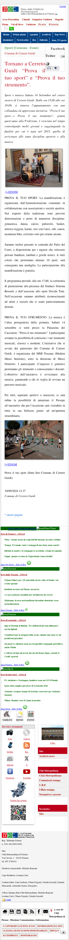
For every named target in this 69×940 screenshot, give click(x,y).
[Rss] (32, 912)
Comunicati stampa (50, 780)
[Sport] (9, 48)
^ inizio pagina (13, 515)
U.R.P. (42, 785)
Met (41, 814)
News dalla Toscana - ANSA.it (14, 574)
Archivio (46, 34)
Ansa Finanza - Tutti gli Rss (12, 664)
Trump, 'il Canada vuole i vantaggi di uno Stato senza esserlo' (32, 545)
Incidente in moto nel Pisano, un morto (21, 589)
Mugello (59, 19)
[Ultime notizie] (18, 912)
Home (6, 34)
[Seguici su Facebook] (39, 912)
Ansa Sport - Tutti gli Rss (11, 708)
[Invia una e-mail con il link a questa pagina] (63, 55)
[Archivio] (11, 912)
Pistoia (54, 24)
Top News (59, 34)
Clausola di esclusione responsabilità (25, 930)
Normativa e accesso (50, 794)
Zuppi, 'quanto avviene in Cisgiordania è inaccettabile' (28, 556)
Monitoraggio (28, 935)
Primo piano (19, 34)
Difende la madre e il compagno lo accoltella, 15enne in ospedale (33, 550)
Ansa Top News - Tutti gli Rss (13, 564)
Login (63, 6)
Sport (34, 528)
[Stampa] (47, 62)
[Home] (5, 912)
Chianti (26, 19)
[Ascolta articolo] (49, 68)
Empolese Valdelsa (42, 19)
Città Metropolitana (50, 775)
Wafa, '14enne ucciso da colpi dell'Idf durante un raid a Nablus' (32, 539)
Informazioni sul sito (49, 926)
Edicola (44, 40)
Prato (42, 24)
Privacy (54, 930)
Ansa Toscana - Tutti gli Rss (13, 610)
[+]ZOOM (11, 192)
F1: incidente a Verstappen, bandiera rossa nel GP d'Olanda (31, 680)
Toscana (21, 528)
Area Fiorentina (10, 19)
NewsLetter (23, 40)
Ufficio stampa (47, 789)
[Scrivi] (46, 912)
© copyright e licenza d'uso (19, 926)
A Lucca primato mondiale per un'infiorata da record (28, 594)
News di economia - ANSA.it (13, 620)
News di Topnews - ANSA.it (13, 533)
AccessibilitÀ (10, 935)
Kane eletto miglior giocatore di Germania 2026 (26, 685)
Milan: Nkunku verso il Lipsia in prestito (22, 700)
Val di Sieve (17, 24)
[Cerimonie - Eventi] (26, 48)
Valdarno (31, 24)
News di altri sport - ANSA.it (13, 674)
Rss (34, 40)
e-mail (8, 899)
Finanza (28, 528)
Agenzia (33, 34)
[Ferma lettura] (56, 68)
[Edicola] (25, 912)
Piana (5, 24)
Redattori (8, 40)
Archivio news (47, 756)
